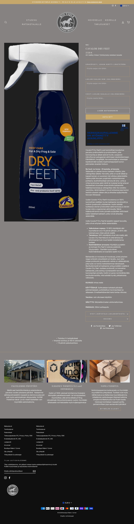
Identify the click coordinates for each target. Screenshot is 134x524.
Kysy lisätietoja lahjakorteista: (107, 314)
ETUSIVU (31, 20)
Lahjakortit (7, 442)
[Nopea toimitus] (110, 371)
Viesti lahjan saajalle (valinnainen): (105, 94)
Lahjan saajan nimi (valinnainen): (103, 79)
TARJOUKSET (102, 24)
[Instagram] (5, 477)
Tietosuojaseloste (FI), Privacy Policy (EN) (18, 435)
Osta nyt (108, 117)
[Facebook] (9, 477)
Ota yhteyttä (8, 451)
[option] (67, 2)
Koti (87, 45)
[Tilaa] (34, 471)
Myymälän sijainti (109, 409)
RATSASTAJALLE (32, 24)
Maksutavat (8, 426)
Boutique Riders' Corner (12, 448)
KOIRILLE (110, 20)
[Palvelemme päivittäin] (24, 371)
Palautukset (8, 432)
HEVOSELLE (95, 20)
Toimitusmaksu (104, 55)
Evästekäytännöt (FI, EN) (12, 439)
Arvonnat (7, 445)
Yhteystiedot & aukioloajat (12, 454)
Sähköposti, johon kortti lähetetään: (106, 64)
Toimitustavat (8, 429)
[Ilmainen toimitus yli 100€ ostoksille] (67, 371)
